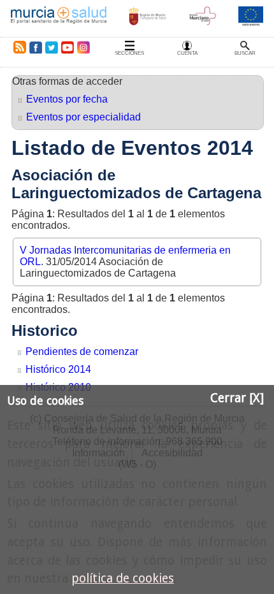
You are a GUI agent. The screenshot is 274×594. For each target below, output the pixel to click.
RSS (17, 47)
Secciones (129, 53)
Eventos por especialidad (83, 117)
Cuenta (187, 53)
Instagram (83, 47)
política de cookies (122, 578)
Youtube (67, 47)
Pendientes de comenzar (81, 351)
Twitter (51, 47)
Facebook (35, 47)
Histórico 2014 (58, 369)
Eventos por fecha (67, 99)
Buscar (245, 53)
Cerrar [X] (237, 398)
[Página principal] (58, 18)
